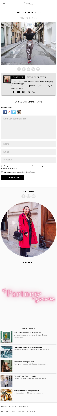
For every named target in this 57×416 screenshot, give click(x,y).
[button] (5, 112)
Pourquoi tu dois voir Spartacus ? (26, 391)
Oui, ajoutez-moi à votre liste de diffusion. (19, 172)
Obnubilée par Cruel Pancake (25, 376)
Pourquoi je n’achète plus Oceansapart (28, 347)
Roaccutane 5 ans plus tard (24, 362)
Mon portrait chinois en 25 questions (27, 333)
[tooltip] (19, 69)
